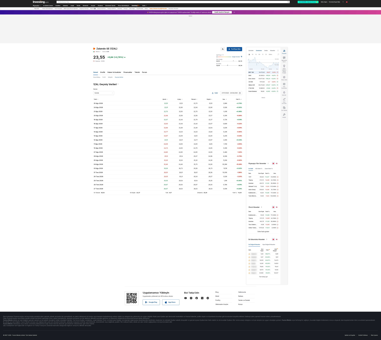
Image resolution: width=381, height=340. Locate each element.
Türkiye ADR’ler (111, 8)
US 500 (251, 82)
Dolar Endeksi (253, 91)
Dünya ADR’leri (101, 8)
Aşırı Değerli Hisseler (269, 244)
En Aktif (251, 168)
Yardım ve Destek (244, 300)
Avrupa (125, 8)
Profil (104, 77)
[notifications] (343, 2)
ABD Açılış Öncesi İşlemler (71, 8)
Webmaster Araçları (222, 304)
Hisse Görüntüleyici (123, 5)
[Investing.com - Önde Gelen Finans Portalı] (41, 2)
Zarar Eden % (269, 168)
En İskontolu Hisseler (257, 239)
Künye (240, 304)
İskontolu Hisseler (173, 8)
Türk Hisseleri (58, 8)
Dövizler (251, 50)
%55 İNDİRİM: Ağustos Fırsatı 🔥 (308, 2)
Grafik (102, 72)
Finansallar (128, 72)
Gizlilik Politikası (363, 335)
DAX (250, 75)
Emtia (266, 50)
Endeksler (259, 50)
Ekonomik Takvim (110, 5)
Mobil (217, 296)
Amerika (119, 8)
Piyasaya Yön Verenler (257, 163)
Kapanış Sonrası (84, 8)
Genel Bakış (96, 77)
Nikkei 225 (252, 85)
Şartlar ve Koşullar (350, 335)
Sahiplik (110, 77)
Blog (217, 292)
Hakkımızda (242, 292)
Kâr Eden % (258, 168)
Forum (144, 72)
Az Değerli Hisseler (254, 244)
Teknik (137, 72)
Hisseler (36, 8)
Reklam (240, 296)
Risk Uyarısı (374, 335)
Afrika (146, 8)
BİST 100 (251, 72)
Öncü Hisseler (254, 207)
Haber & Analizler (114, 72)
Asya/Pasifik (139, 8)
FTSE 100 (251, 88)
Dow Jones (252, 78)
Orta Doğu (132, 8)
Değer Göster (236, 56)
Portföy (218, 300)
